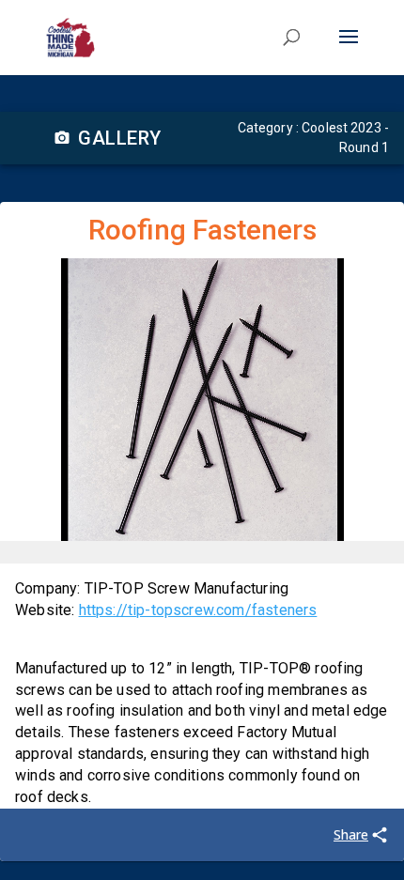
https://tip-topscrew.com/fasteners (198, 610)
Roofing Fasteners (202, 229)
